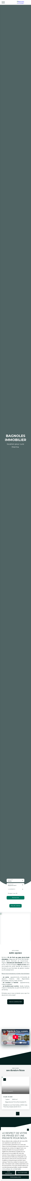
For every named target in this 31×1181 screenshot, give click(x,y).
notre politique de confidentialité (11, 1169)
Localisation (11, 889)
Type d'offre (10, 879)
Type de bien (10, 884)
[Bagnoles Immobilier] (23, 2)
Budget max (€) (12, 893)
